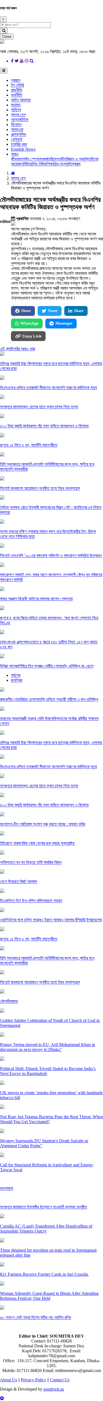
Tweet (52, 311)
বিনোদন (16, 124)
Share (26, 311)
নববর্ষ (44, 159)
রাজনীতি (16, 90)
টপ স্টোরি (17, 85)
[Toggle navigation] (3, 71)
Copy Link (31, 336)
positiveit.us (53, 1389)
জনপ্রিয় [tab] (16, 680)
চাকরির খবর (19, 144)
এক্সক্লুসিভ (18, 134)
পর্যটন (62, 159)
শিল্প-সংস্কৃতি (63, 164)
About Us (8, 1379)
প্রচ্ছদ (15, 80)
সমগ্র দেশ (18, 114)
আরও (15, 154)
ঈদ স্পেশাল (33, 159)
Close (6, 36)
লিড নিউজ (39, 164)
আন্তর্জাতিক (19, 119)
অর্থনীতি (16, 95)
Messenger (64, 323)
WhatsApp (29, 323)
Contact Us (59, 1379)
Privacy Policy (33, 1379)
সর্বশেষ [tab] (15, 675)
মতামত (16, 105)
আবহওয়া (17, 129)
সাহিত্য (16, 109)
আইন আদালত (21, 100)
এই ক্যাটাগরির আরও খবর (17, 348)
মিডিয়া (27, 164)
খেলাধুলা (16, 139)
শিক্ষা (50, 164)
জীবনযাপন (18, 159)
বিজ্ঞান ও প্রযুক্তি (78, 159)
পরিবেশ (53, 159)
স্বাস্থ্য (76, 164)
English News (23, 149)
